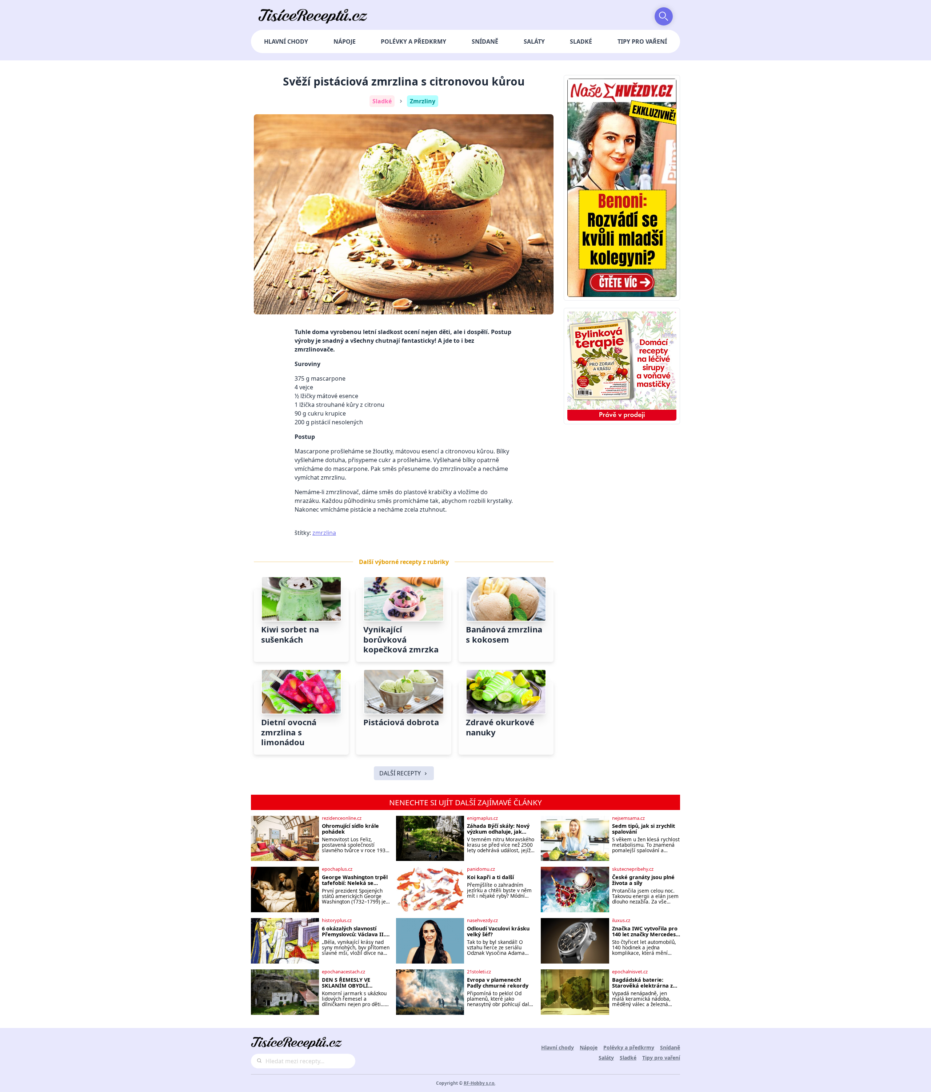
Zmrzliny (422, 101)
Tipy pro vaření (642, 41)
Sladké (581, 41)
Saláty (534, 41)
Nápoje (344, 41)
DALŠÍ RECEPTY (400, 773)
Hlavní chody (286, 41)
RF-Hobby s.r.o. (479, 1083)
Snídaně (485, 41)
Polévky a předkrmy (413, 41)
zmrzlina (324, 533)
